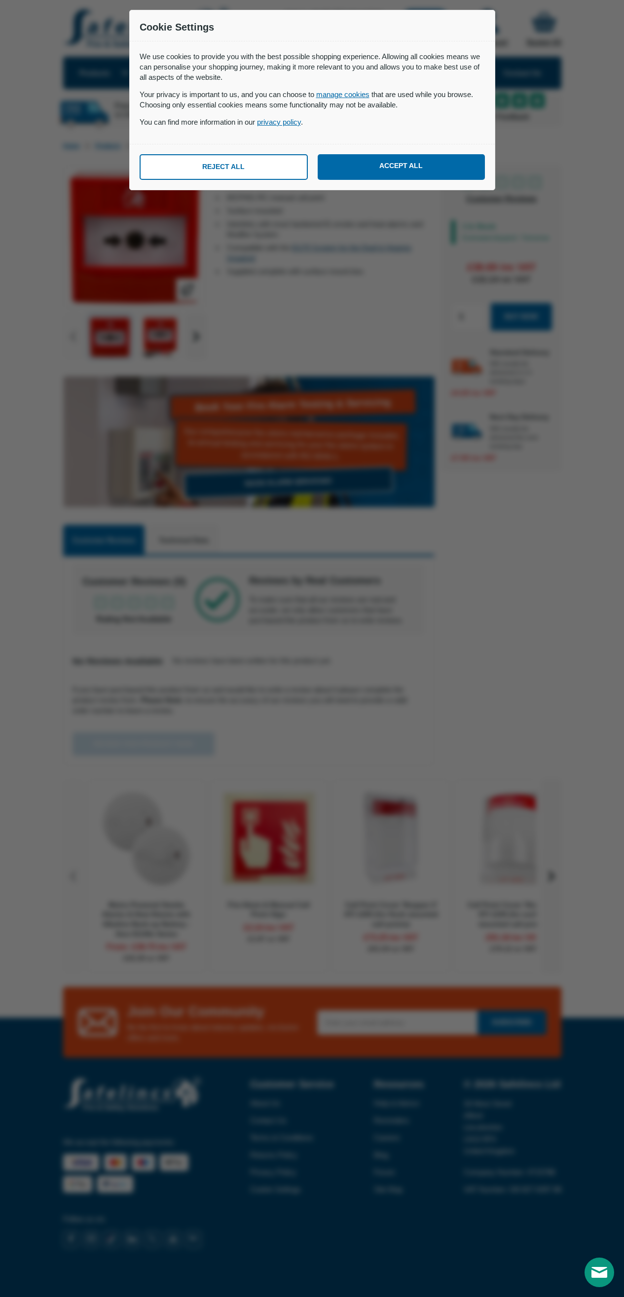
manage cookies (342, 94)
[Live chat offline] (599, 1272)
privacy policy (279, 122)
